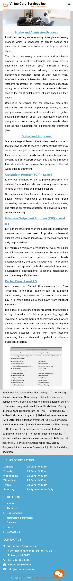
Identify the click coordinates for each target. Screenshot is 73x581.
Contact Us (13, 531)
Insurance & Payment (19, 517)
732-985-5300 (21, 560)
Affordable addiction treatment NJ (28, 419)
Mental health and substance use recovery (26, 438)
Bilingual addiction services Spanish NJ (24, 447)
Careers (11, 522)
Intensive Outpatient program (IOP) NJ (24, 410)
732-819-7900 (22, 564)
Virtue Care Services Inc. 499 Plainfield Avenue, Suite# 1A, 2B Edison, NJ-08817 (27, 551)
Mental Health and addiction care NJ (49, 401)
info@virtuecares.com (21, 569)
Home (10, 503)
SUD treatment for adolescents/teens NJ (28, 429)
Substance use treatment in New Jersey (25, 392)
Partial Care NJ (57, 410)
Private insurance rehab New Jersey (39, 442)
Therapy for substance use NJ (45, 433)
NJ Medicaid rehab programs (19, 415)
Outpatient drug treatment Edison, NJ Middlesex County (35, 406)
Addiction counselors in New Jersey (48, 424)
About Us (11, 508)
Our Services (14, 513)
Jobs (9, 527)
